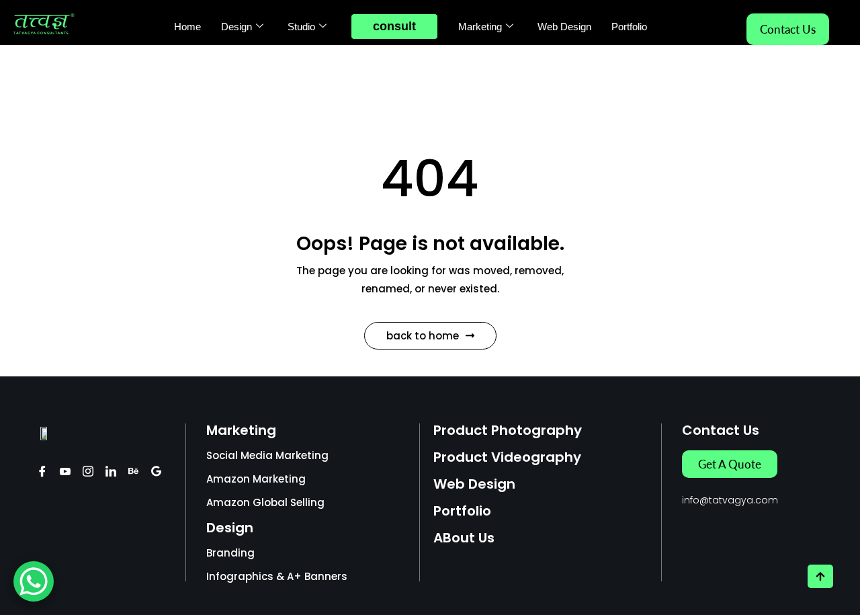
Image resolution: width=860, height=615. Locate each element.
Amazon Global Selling (265, 502)
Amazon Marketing (256, 479)
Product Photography (507, 430)
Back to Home (422, 336)
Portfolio (629, 26)
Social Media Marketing (267, 455)
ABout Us (463, 537)
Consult (394, 26)
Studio (301, 26)
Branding (230, 553)
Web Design (564, 26)
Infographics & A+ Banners (276, 576)
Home (187, 26)
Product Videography (507, 457)
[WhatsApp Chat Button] (33, 581)
